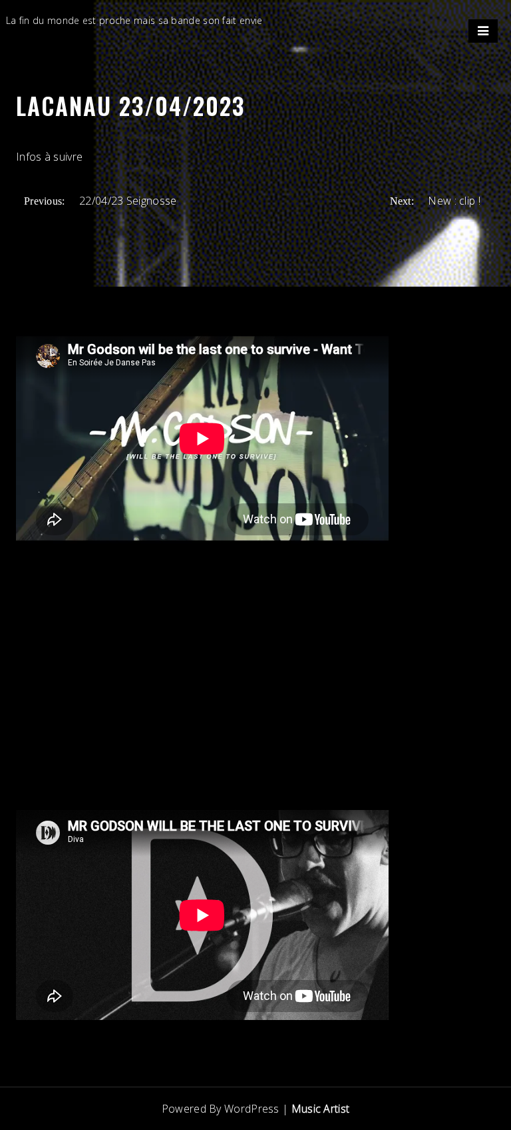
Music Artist (320, 1108)
